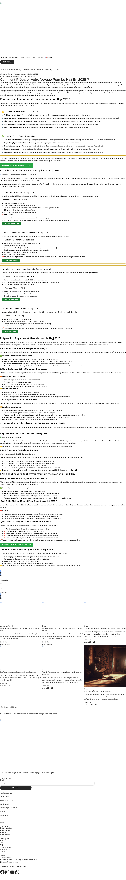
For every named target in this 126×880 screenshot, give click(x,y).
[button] (63, 584)
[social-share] (0, 571)
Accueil (2, 69)
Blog (34, 57)
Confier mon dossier (11, 260)
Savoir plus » (4, 642)
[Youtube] (12, 872)
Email (2, 780)
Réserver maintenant (11, 299)
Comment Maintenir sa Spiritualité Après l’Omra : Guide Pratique (105, 628)
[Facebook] (2, 872)
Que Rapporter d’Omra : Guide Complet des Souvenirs (18, 672)
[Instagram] (7, 872)
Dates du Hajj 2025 (67, 446)
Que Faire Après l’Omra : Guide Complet (97, 691)
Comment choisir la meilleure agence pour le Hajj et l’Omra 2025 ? (58, 565)
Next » (15, 707)
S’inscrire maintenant (11, 224)
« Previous (3, 707)
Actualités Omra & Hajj (13, 69)
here (55, 714)
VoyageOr (7, 257)
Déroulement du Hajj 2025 (68, 470)
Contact (40, 57)
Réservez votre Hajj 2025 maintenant (16, 165)
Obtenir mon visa (10, 332)
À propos (4, 57)
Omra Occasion (25, 57)
